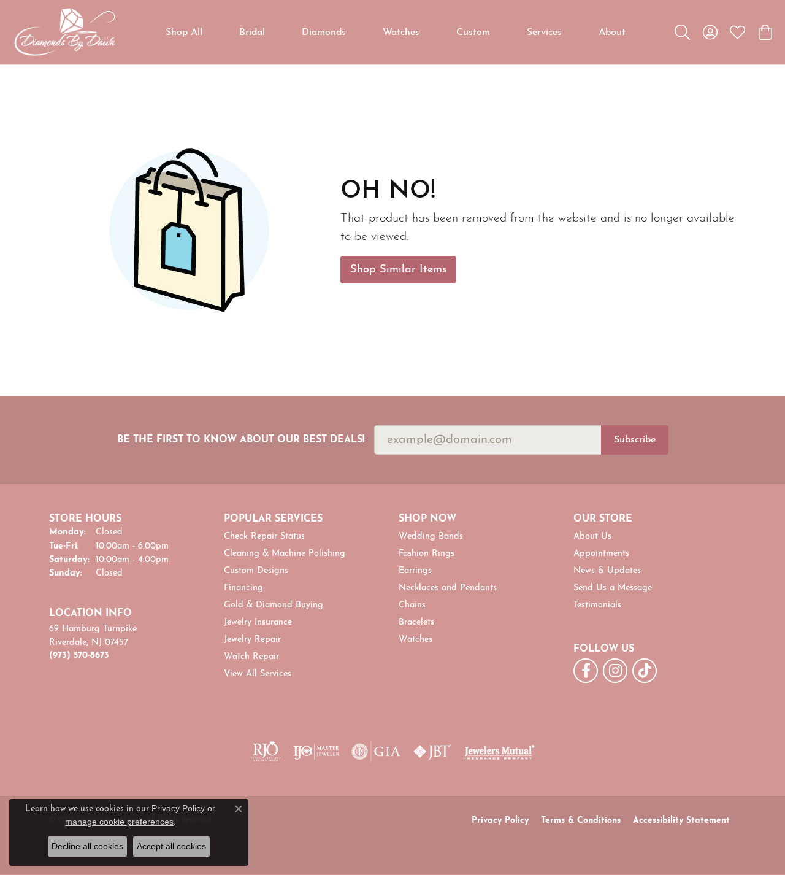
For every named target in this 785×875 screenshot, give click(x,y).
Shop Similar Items (398, 270)
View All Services (257, 674)
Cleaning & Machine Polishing (284, 553)
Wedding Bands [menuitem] (431, 536)
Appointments (601, 553)
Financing (243, 588)
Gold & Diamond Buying (273, 605)
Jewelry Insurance (258, 622)
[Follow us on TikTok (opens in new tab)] (644, 670)
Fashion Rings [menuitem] (426, 553)
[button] (682, 32)
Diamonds (324, 32)
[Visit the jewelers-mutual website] (499, 751)
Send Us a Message (612, 588)
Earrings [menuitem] (415, 571)
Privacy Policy (500, 820)
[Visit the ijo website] (316, 751)
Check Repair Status (264, 536)
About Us (592, 536)
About (612, 32)
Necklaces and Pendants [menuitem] (448, 588)
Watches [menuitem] (415, 639)
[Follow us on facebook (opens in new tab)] (585, 670)
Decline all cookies (87, 846)
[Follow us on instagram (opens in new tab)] (615, 670)
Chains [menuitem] (412, 605)
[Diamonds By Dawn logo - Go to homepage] (64, 32)
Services (544, 32)
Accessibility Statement (681, 820)
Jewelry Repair (252, 639)
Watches (401, 32)
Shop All (184, 32)
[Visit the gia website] (375, 751)
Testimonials (597, 605)
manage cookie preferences (119, 822)
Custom (473, 32)
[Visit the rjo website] (265, 751)
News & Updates (607, 571)
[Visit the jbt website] (432, 751)
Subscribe (635, 440)
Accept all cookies (171, 846)
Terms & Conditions (581, 820)
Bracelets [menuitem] (416, 622)
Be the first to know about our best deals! (240, 440)
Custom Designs (256, 571)
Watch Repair (251, 656)
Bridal (252, 32)
